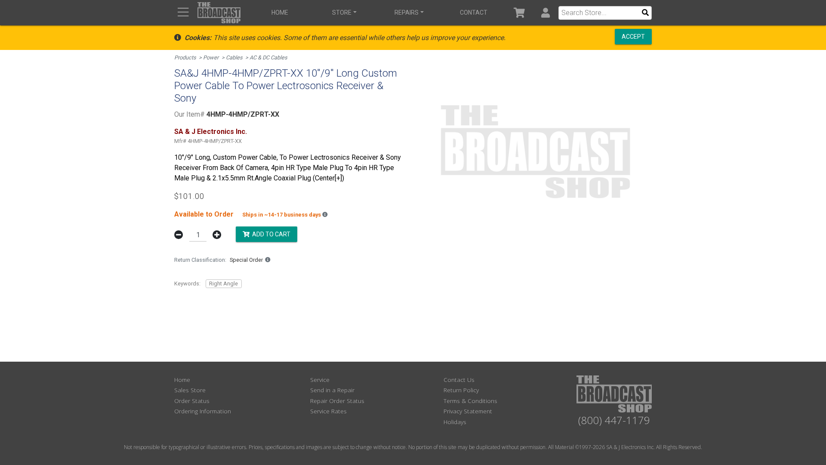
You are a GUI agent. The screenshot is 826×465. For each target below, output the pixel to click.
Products (185, 57)
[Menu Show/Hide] (183, 12)
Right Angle (223, 283)
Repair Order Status (337, 401)
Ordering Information (202, 411)
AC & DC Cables (268, 57)
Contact (473, 12)
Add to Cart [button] (270, 234)
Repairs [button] (407, 12)
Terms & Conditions (470, 401)
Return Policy (461, 390)
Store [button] (341, 12)
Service (320, 379)
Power (211, 57)
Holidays (455, 422)
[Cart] (519, 13)
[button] (545, 13)
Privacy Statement (468, 411)
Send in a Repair (332, 390)
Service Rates (328, 411)
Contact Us (459, 379)
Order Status (192, 401)
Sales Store (190, 390)
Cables (234, 57)
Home (279, 12)
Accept (633, 36)
